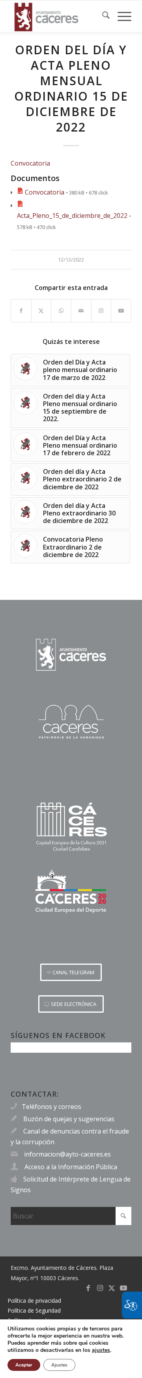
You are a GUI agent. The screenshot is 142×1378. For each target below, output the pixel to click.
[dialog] (71, 1348)
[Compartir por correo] (81, 311)
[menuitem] (102, 16)
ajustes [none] (101, 1350)
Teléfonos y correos (51, 1106)
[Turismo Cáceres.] (71, 721)
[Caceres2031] (71, 827)
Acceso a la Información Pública (70, 1166)
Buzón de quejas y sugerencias (68, 1119)
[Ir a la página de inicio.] (71, 654)
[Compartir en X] (41, 311)
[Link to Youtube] (121, 311)
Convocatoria (30, 163)
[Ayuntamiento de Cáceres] (59, 16)
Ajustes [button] (59, 1365)
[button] (71, 972)
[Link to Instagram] (101, 311)
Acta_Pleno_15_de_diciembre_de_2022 (72, 215)
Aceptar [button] (23, 1365)
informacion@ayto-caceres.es (67, 1154)
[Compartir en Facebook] (21, 311)
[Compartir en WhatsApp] (61, 311)
